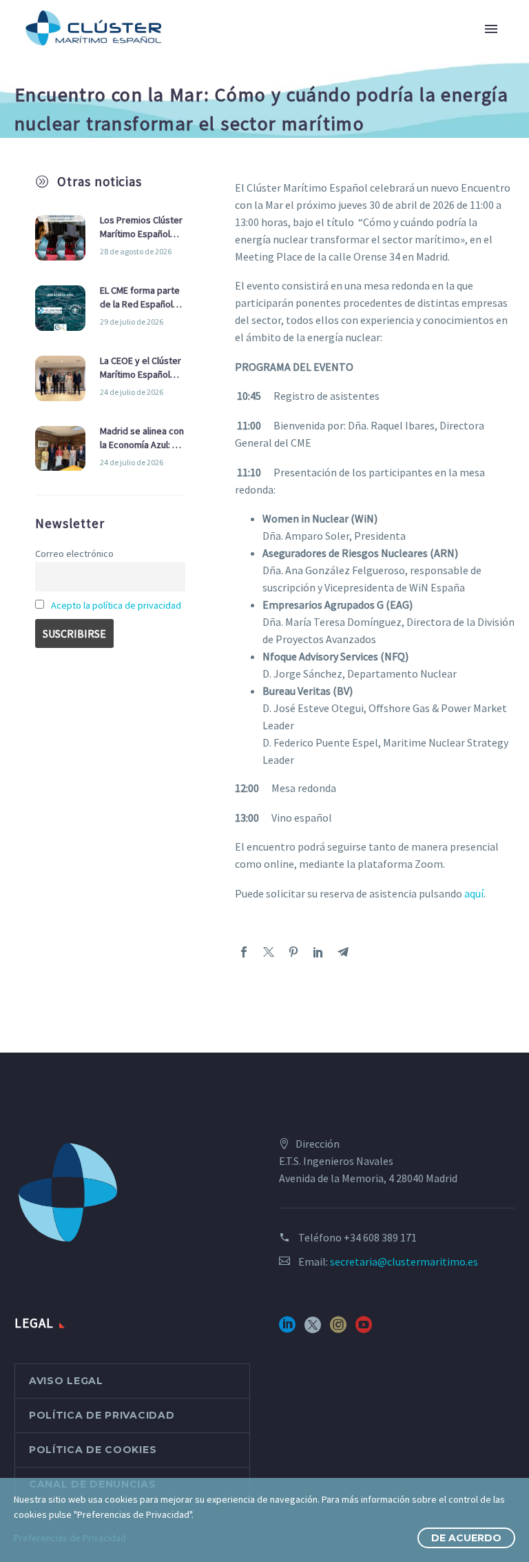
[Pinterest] (293, 951)
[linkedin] (287, 1329)
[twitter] (312, 1329)
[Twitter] (268, 951)
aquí (474, 893)
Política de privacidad (101, 1415)
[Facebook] (243, 951)
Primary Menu (491, 29)
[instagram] (338, 1329)
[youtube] (363, 1329)
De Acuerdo (466, 1538)
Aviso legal (66, 1381)
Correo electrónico (74, 553)
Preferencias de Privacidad (70, 1538)
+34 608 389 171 (380, 1237)
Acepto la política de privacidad (116, 605)
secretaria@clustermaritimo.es (404, 1261)
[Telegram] (343, 951)
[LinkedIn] (318, 951)
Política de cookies (92, 1449)
